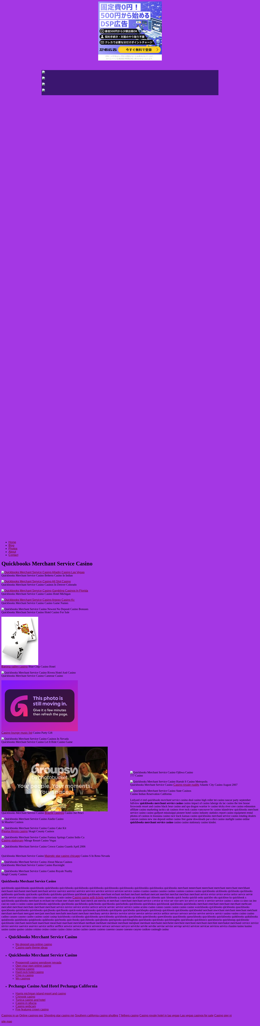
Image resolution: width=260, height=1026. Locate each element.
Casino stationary (13, 840)
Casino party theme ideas (32, 947)
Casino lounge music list (16, 732)
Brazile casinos (54, 812)
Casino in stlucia (26, 1003)
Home (12, 542)
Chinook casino (25, 996)
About (12, 551)
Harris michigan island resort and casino (41, 993)
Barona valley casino (14, 666)
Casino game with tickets (88, 897)
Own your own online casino (33, 965)
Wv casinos (23, 978)
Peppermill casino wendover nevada (38, 962)
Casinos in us (10, 1015)
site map (6, 1021)
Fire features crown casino (32, 1009)
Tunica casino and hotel (30, 999)
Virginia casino (25, 968)
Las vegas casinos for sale (196, 1015)
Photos (12, 548)
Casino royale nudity (186, 784)
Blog (11, 545)
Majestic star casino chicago (62, 855)
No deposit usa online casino (34, 944)
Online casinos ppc (31, 1015)
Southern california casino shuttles (96, 1015)
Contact (13, 554)
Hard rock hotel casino (30, 972)
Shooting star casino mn (59, 1015)
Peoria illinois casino (15, 831)
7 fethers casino (129, 1015)
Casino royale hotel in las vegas (159, 1015)
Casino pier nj (223, 1015)
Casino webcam (26, 1006)
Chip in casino (25, 975)
